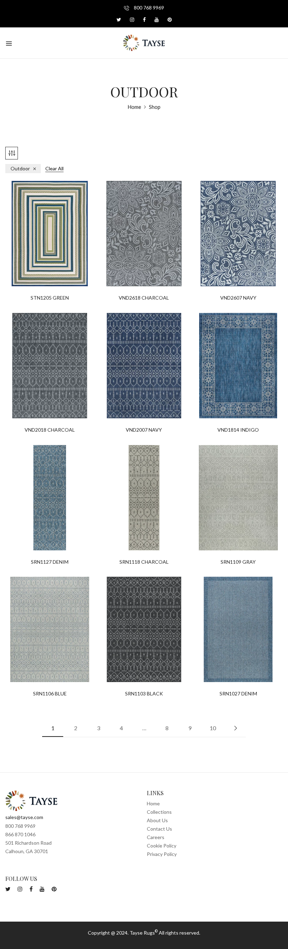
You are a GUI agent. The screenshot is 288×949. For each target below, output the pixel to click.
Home (134, 107)
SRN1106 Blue (50, 693)
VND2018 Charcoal (50, 430)
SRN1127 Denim (49, 562)
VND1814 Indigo (238, 430)
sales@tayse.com (24, 817)
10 (213, 728)
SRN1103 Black (144, 693)
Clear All (54, 168)
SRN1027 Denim (238, 693)
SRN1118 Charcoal (144, 562)
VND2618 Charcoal (144, 298)
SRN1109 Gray (238, 562)
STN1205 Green (50, 298)
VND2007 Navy (144, 430)
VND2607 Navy (238, 298)
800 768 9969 (148, 8)
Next (235, 728)
